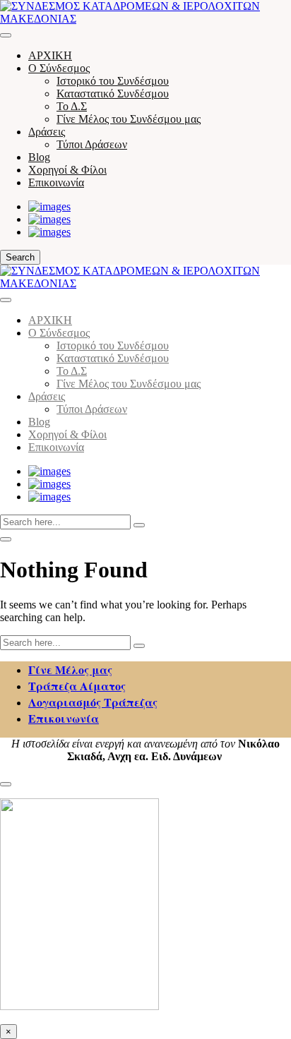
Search (20, 257)
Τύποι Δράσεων (92, 144)
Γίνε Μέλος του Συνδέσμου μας (129, 119)
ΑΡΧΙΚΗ (50, 55)
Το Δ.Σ (72, 106)
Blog (39, 157)
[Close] (5, 300)
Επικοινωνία (56, 182)
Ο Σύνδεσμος (59, 68)
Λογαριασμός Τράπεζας (93, 702)
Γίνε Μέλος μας (70, 669)
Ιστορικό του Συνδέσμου (113, 81)
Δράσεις (46, 132)
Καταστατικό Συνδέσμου (113, 94)
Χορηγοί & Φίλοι (67, 170)
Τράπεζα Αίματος (77, 686)
